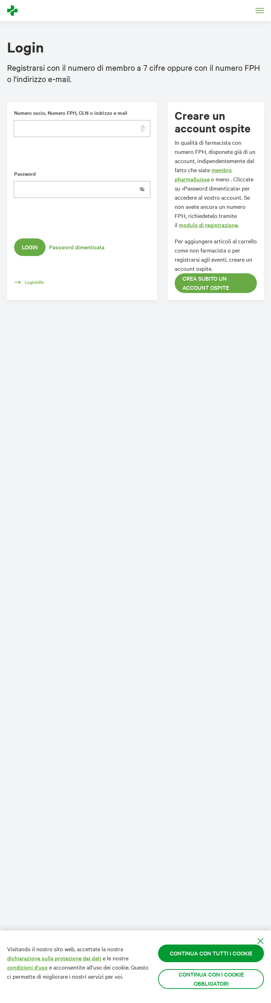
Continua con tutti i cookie (211, 953)
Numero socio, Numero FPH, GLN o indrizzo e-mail (70, 113)
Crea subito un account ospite (205, 283)
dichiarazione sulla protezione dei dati (54, 958)
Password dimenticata (76, 247)
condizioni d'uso (27, 967)
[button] (144, 189)
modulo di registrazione (208, 225)
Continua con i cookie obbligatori (211, 979)
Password (25, 173)
